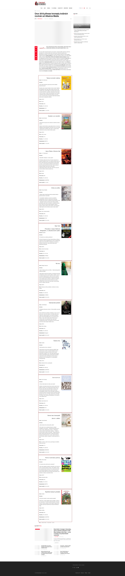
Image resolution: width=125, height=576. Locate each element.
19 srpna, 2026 (61, 536)
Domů (35, 10)
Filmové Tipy (60, 8)
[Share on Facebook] (36, 47)
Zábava (48, 8)
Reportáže (66, 8)
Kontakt (89, 572)
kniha (53, 522)
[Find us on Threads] (74, 567)
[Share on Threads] (36, 49)
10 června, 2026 (44, 555)
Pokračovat (57, 542)
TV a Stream (54, 8)
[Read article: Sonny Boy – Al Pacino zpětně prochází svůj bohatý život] (57, 547)
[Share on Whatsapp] (36, 54)
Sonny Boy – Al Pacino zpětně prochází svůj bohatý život (65, 546)
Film (41, 8)
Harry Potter (49, 522)
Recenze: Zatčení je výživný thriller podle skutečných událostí (81, 25)
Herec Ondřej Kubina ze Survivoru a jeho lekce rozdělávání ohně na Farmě (65, 552)
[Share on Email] (36, 56)
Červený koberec (39, 572)
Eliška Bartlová (40, 18)
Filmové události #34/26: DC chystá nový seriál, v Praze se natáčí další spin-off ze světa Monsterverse (81, 30)
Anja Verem (56, 536)
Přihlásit (86, 572)
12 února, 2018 (46, 18)
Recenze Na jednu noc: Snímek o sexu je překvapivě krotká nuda (80, 39)
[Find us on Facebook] (79, 8)
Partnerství (82, 572)
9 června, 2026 (63, 554)
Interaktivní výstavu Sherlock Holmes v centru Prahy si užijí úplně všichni (81, 37)
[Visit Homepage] (40, 3)
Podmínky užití (77, 572)
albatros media (44, 522)
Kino (45, 8)
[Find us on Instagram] (82, 8)
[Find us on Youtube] (84, 8)
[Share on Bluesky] (36, 52)
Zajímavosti (38, 10)
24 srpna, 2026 (77, 27)
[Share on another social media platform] (36, 59)
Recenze (70, 8)
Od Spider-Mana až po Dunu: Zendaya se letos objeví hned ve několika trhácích (46, 546)
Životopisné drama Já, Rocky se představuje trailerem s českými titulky (81, 42)
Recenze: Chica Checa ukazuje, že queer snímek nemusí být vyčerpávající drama (81, 34)
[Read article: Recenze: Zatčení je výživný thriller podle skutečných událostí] (81, 22)
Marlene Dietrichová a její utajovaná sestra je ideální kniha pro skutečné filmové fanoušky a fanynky (46, 553)
